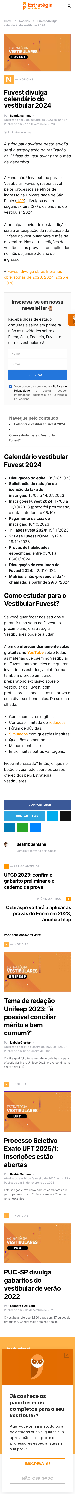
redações (57, 722)
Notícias (24, 21)
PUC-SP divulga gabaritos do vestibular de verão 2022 (32, 1284)
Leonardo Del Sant (22, 1305)
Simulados (18, 734)
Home (8, 21)
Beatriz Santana (20, 115)
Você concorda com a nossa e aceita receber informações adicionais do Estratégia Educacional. (40, 393)
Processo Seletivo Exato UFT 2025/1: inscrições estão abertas (31, 1153)
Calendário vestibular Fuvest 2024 (39, 424)
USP (20, 200)
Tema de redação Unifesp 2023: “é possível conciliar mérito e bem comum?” (30, 1017)
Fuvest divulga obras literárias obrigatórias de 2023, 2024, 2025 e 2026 (36, 277)
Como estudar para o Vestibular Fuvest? (32, 437)
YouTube (35, 652)
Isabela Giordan (21, 1042)
